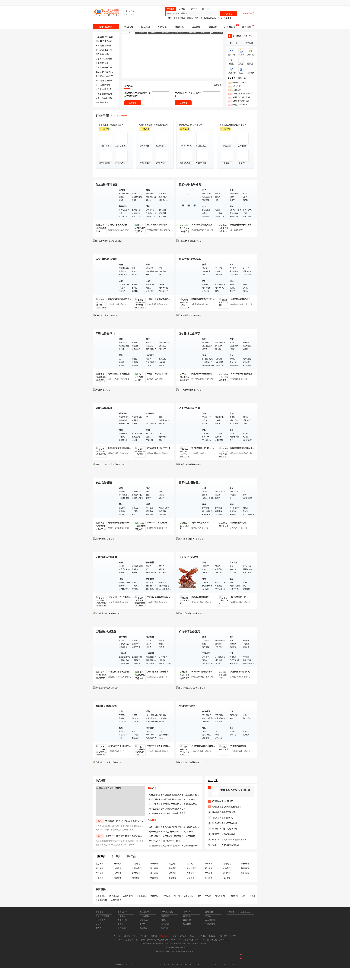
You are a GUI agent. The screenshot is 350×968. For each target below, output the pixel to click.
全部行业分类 (106, 27)
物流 (98, 102)
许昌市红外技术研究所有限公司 (233, 125)
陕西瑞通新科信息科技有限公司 (202, 677)
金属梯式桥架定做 (238, 523)
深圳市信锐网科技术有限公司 (241, 97)
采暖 (98, 63)
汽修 (110, 67)
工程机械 (99, 89)
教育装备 (104, 94)
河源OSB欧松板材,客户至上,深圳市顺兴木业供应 (128, 299)
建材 (102, 46)
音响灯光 (99, 98)
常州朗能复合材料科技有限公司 (158, 230)
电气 (106, 41)
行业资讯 (179, 27)
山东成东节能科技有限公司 (157, 602)
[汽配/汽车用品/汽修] (188, 427)
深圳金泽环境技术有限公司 (240, 602)
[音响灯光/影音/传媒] (105, 725)
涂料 (106, 37)
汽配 (98, 67)
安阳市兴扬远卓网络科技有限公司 (120, 379)
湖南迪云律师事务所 (237, 105)
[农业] (105, 501)
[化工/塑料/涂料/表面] (105, 203)
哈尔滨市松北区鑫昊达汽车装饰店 (242, 453)
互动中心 (212, 3)
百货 (104, 85)
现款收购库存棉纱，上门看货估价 (241, 83)
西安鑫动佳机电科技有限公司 (202, 230)
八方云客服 (229, 27)
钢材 (106, 76)
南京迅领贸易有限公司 (238, 101)
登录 (175, 3)
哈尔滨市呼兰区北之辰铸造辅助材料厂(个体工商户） (127, 528)
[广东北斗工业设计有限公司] (133, 326)
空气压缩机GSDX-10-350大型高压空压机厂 (209, 448)
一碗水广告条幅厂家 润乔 (158, 374)
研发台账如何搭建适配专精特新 (204, 672)
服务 (106, 102)
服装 (98, 50)
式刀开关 (198, 18)
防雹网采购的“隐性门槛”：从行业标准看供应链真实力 (214, 299)
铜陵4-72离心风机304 (200, 523)
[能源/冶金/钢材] (188, 501)
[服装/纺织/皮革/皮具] (188, 278)
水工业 (105, 59)
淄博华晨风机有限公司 (199, 528)
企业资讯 (212, 27)
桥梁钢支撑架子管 (231, 18)
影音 (106, 98)
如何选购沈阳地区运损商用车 (120, 672)
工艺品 (98, 85)
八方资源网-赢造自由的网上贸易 (115, 12)
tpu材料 (168, 18)
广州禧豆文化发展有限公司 (240, 94)
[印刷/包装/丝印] (105, 352)
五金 (98, 46)
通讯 (111, 41)
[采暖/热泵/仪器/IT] (105, 427)
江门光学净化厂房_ (238, 597)
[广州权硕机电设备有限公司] (216, 251)
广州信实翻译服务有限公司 (240, 677)
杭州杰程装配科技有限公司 (157, 304)
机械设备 (108, 89)
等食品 (190, 18)
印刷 (98, 54)
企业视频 (196, 27)
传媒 (110, 98)
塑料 (102, 37)
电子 (102, 41)
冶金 (102, 76)
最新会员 (231, 78)
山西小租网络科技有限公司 (118, 602)
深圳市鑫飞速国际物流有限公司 (112, 125)
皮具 (111, 50)
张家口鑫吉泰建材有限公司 (157, 677)
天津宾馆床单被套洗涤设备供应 (204, 374)
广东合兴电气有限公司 (238, 528)
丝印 (106, 54)
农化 (102, 72)
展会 (102, 102)
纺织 (102, 50)
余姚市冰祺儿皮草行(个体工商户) (242, 304)
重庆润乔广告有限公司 (155, 379)
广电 (98, 94)
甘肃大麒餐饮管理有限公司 (157, 528)
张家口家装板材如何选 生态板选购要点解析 (165, 672)
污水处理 (108, 81)
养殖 (106, 72)
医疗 (111, 76)
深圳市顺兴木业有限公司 (117, 304)
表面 (111, 37)
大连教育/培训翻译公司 (240, 672)
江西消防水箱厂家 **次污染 (158, 448)
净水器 (98, 59)
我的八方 (197, 3)
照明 (98, 41)
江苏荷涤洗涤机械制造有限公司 (202, 379)
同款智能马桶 (210, 18)
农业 (98, 72)
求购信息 (162, 27)
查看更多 (217, 85)
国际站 (254, 3)
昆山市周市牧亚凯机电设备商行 (152, 125)
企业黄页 (145, 27)
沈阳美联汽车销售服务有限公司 (119, 677)
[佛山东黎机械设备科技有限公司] (133, 251)
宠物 (108, 85)
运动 (110, 94)
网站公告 (242, 78)
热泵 (102, 63)
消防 (102, 81)
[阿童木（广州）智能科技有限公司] (133, 475)
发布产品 (233, 43)
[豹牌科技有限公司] (133, 400)
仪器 (106, 63)
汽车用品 (104, 67)
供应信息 (128, 27)
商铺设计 (249, 43)
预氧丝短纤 (234, 86)
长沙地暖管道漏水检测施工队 (120, 448)
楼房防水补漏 (179, 18)
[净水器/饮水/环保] (188, 352)
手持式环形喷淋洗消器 (117, 225)
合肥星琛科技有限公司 (199, 304)
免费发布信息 (249, 13)
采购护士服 (234, 90)
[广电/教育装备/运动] (188, 650)
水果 (111, 72)
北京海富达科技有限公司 (189, 125)
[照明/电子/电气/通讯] (188, 203)
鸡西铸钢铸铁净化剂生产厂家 (120, 523)
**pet (220, 18)
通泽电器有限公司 (236, 230)
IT (110, 54)
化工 (98, 37)
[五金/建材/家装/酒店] (105, 278)
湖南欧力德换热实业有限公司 (157, 453)
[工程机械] (105, 650)
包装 (102, 54)
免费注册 (186, 3)
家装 (106, 46)
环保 (110, 59)
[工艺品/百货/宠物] (188, 576)
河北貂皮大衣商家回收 (240, 299)
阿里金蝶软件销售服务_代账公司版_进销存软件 (128, 374)
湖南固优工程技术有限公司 (118, 453)
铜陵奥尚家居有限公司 (238, 379)
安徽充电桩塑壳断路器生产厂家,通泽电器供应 (249, 225)
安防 (98, 81)
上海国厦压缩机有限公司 (200, 453)
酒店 (111, 46)
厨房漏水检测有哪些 (200, 597)
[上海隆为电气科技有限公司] (216, 475)
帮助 (235, 3)
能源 (98, 76)
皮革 (106, 50)
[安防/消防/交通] (105, 576)
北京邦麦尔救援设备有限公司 (118, 230)
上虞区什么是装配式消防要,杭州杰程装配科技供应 (168, 299)
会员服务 (246, 27)
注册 (251, 36)
